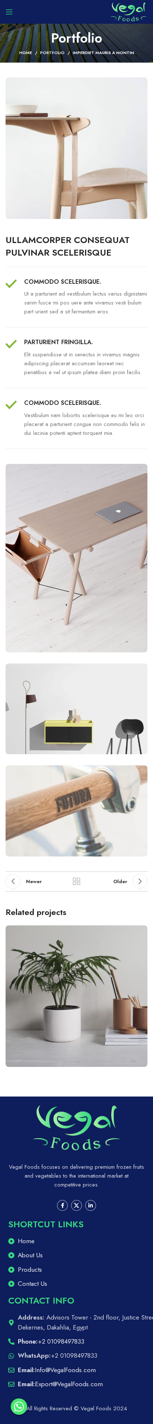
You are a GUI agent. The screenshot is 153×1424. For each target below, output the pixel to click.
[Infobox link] (76, 297)
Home (25, 53)
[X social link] (76, 1205)
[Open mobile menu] (9, 11)
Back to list (76, 881)
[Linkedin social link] (90, 1205)
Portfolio (52, 53)
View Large (140, 931)
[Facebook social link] (62, 1205)
